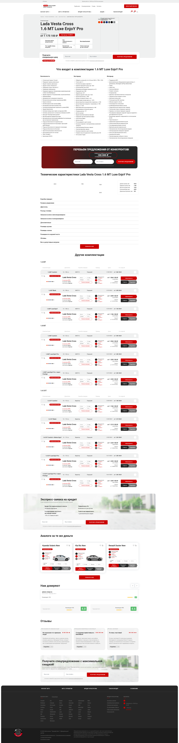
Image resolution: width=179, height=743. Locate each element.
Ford (89, 705)
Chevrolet (71, 703)
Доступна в (67, 283)
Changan (52, 703)
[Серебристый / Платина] (114, 22)
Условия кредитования (45, 737)
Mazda (89, 711)
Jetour (79, 709)
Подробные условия (45, 739)
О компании (134, 688)
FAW (79, 705)
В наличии (66, 280)
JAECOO (71, 709)
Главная (42, 16)
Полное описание (86, 282)
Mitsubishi (52, 714)
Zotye (41, 720)
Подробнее (132, 282)
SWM (60, 718)
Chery (60, 703)
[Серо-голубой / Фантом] (109, 22)
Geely (70, 707)
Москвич (52, 720)
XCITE (89, 718)
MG (41, 714)
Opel (79, 714)
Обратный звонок (131, 6)
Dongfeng (42, 705)
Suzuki (51, 718)
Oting (89, 714)
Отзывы (93, 6)
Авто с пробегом (63, 12)
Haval (41, 709)
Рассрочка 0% (110, 711)
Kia (50, 700)
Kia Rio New (80, 545)
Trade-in (125, 282)
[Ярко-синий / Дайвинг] (107, 22)
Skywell (71, 716)
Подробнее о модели (65, 568)
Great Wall (80, 707)
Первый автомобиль (112, 705)
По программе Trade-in (113, 707)
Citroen (80, 703)
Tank (70, 718)
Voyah (79, 718)
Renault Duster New (117, 545)
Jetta (89, 709)
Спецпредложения (86, 6)
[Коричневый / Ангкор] (104, 22)
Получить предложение (124, 56)
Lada (56, 16)
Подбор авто (77, 6)
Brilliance (42, 703)
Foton (51, 707)
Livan (79, 711)
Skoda (60, 700)
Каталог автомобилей (49, 16)
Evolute (61, 705)
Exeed (70, 705)
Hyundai (42, 700)
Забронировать (129, 278)
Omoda (70, 714)
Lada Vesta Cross (62, 16)
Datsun (89, 703)
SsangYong (43, 718)
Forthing (42, 707)
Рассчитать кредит (57, 568)
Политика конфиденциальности (47, 735)
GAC (60, 707)
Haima (89, 707)
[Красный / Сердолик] (102, 22)
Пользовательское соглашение (63, 735)
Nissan (61, 714)
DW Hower (52, 705)
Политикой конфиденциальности (97, 60)
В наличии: (67, 281)
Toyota (70, 700)
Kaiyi (41, 711)
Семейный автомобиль (113, 703)
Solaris (80, 716)
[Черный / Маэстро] (112, 22)
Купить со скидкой (47, 568)
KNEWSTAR (53, 711)
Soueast (90, 716)
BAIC (89, 700)
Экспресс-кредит (111, 700)
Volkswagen (81, 700)
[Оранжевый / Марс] (99, 22)
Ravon (51, 716)
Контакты (99, 6)
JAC (60, 709)
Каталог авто (44, 12)
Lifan (70, 711)
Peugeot (42, 716)
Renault (61, 716)
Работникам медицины (113, 709)
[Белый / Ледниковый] (117, 22)
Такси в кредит (118, 12)
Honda (51, 709)
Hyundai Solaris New (51, 545)
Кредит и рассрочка (84, 12)
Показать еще (89, 246)
